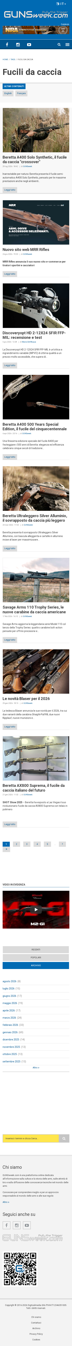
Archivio (42, 965)
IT (61, 4)
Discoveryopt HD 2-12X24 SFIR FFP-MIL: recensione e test (34, 335)
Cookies (36, 1340)
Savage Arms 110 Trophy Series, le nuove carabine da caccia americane (34, 609)
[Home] (36, 14)
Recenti (36, 949)
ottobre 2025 (10, 1054)
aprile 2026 (9, 1010)
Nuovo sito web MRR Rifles (26, 249)
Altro (35, 1067)
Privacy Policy (36, 1334)
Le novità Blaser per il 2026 (26, 698)
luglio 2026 (9, 988)
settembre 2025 (11, 1061)
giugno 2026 (9, 996)
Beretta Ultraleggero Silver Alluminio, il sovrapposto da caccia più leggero (35, 518)
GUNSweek (27, 166)
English (8, 93)
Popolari (36, 957)
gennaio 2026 (10, 1032)
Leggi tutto (9, 189)
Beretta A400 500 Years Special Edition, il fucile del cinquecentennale (35, 426)
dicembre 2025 (11, 1039)
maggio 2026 (10, 1003)
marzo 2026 (9, 1017)
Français (21, 93)
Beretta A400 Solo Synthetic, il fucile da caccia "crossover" (35, 159)
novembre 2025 (11, 1047)
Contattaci (36, 1323)
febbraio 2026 (10, 1025)
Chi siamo (36, 1317)
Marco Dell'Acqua (29, 342)
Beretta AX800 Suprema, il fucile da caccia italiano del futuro (34, 787)
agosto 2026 (9, 981)
